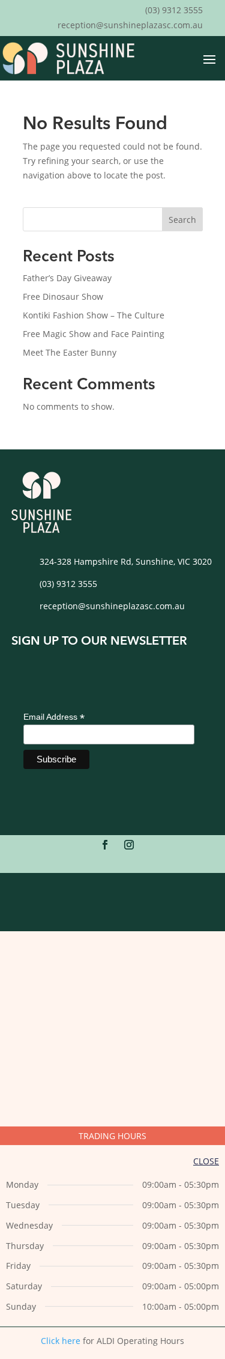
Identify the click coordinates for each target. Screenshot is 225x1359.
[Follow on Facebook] (105, 844)
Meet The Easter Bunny (69, 352)
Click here (60, 1340)
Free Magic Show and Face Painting (93, 333)
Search (182, 219)
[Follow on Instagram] (129, 844)
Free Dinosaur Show (63, 296)
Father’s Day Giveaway (67, 278)
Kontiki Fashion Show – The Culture (93, 315)
